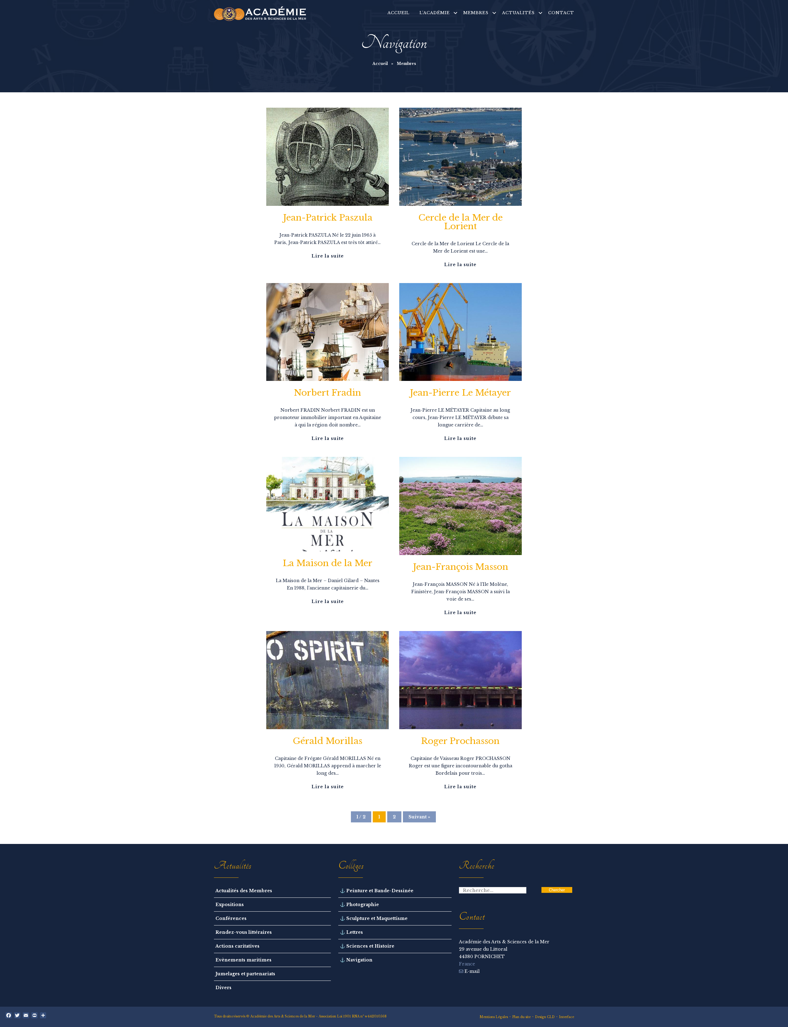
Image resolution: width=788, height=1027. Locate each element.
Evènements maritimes (243, 960)
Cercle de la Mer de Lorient (460, 222)
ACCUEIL (398, 12)
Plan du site (521, 1017)
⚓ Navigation (356, 960)
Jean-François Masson (460, 566)
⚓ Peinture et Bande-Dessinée (376, 890)
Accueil (380, 63)
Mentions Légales (494, 1017)
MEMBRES (475, 12)
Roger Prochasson (460, 741)
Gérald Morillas (327, 741)
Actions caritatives (237, 946)
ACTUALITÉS (518, 12)
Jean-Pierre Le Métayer (460, 392)
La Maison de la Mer (327, 563)
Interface (566, 1017)
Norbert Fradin (327, 392)
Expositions (229, 904)
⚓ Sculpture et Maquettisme (374, 918)
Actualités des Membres (243, 890)
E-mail (471, 971)
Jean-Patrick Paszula (327, 217)
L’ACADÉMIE (435, 12)
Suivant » (419, 817)
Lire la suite (328, 256)
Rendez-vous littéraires (243, 932)
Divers (223, 987)
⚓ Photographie (359, 904)
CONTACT (561, 12)
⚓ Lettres (351, 932)
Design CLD (545, 1017)
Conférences (231, 918)
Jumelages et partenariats (245, 974)
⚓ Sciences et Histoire (367, 946)
